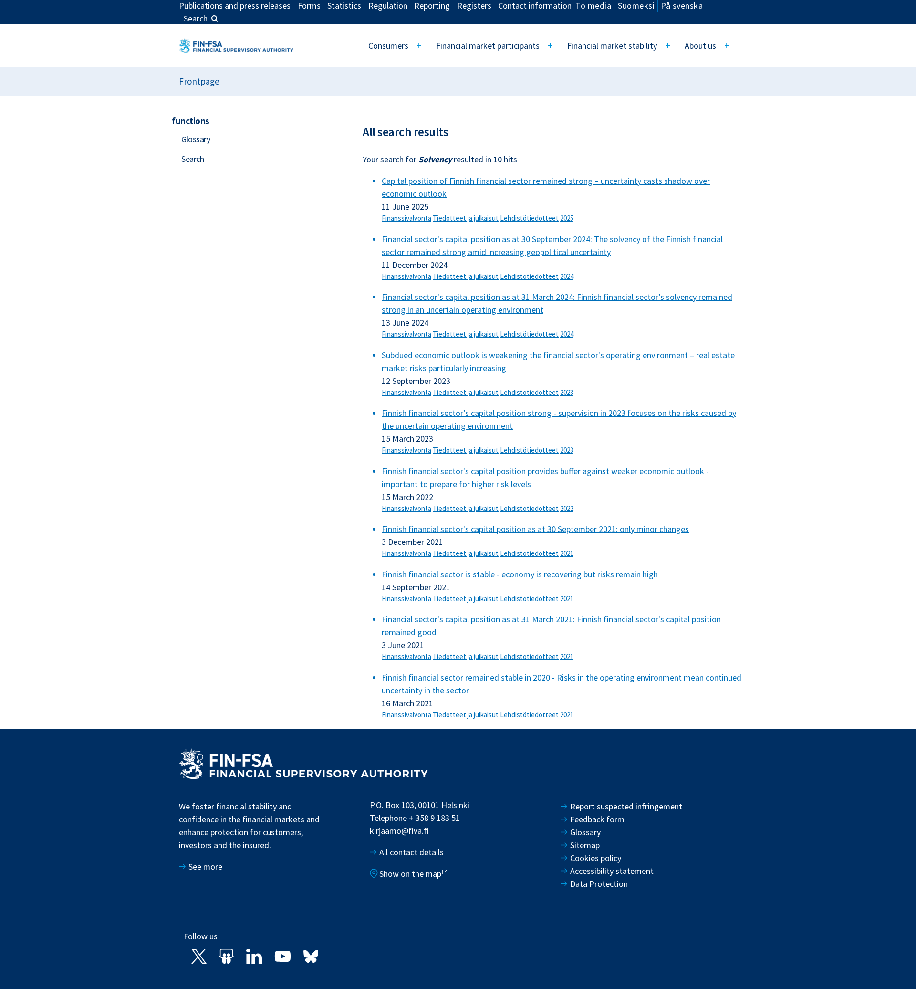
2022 (566, 508)
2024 (566, 276)
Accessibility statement (612, 870)
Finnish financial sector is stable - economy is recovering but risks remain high (520, 574)
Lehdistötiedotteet (529, 218)
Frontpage (199, 81)
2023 (566, 392)
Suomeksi (636, 5)
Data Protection (599, 883)
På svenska (682, 5)
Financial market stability (612, 45)
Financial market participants (488, 45)
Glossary (195, 139)
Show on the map (410, 873)
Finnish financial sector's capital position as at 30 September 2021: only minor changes (535, 528)
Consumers (388, 45)
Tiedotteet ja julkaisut (466, 218)
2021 (566, 553)
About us (700, 45)
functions (190, 121)
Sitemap (585, 845)
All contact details (411, 852)
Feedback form (597, 819)
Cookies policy (595, 857)
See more (205, 866)
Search (196, 18)
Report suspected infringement (627, 806)
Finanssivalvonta (406, 218)
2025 (566, 218)
